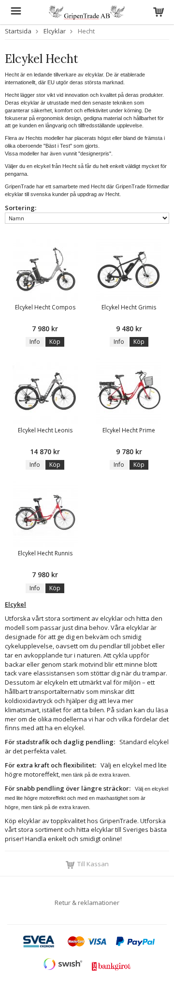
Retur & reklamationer (87, 902)
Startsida (18, 31)
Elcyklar (55, 31)
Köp (54, 341)
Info (34, 341)
